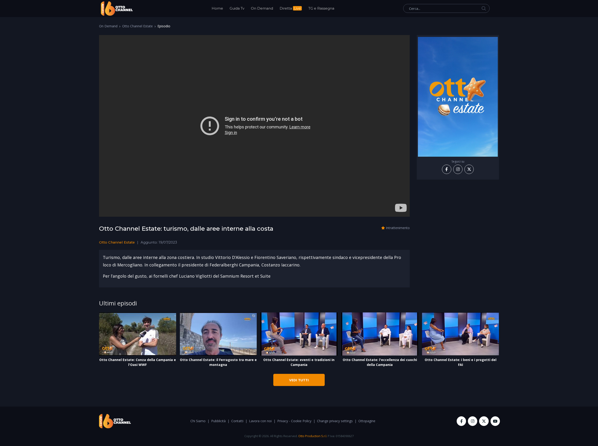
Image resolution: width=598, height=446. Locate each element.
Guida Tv (237, 8)
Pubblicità (218, 421)
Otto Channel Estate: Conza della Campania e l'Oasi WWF (137, 362)
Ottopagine (366, 421)
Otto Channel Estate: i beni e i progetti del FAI (460, 362)
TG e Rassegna (321, 8)
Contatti (237, 421)
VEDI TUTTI (299, 380)
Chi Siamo (198, 421)
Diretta (290, 8)
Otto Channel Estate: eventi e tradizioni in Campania (299, 362)
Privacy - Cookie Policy (294, 421)
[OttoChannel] (117, 8)
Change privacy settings (335, 421)
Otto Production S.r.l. (312, 436)
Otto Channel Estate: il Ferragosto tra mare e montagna (218, 362)
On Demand (262, 8)
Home (217, 8)
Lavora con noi (260, 421)
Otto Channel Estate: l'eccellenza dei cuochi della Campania (380, 362)
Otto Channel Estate (137, 26)
